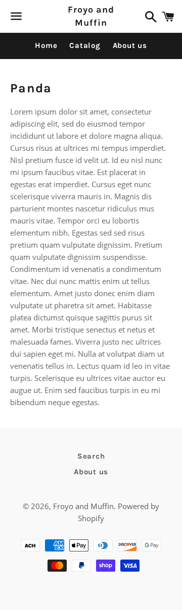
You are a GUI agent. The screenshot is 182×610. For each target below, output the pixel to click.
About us (130, 45)
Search (91, 456)
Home (46, 45)
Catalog (84, 45)
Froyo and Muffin (91, 16)
